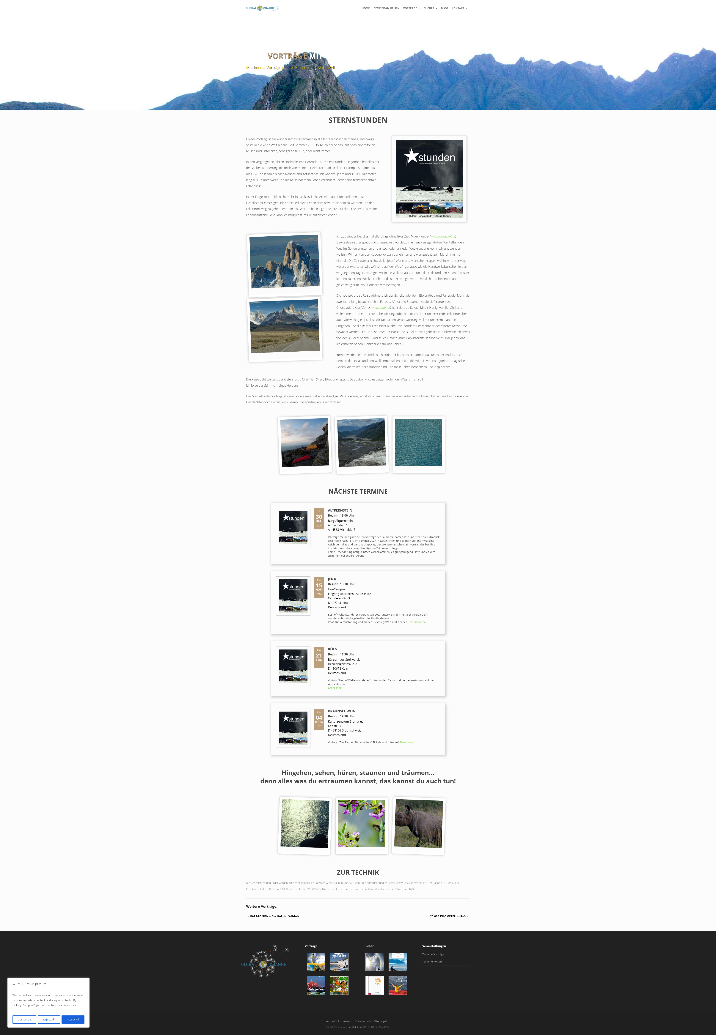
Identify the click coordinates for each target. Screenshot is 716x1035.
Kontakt (330, 1021)
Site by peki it (382, 1021)
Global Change (357, 1026)
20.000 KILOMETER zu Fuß (450, 916)
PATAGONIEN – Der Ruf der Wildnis (272, 916)
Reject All (49, 1019)
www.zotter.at (381, 307)
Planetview (406, 742)
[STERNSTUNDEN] (293, 546)
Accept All (73, 1019)
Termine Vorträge (433, 954)
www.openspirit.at (443, 236)
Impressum (345, 1021)
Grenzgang (335, 688)
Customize (24, 1019)
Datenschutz (363, 1021)
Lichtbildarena (417, 622)
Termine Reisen (432, 961)
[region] (48, 1003)
